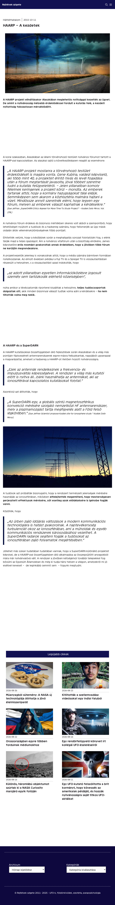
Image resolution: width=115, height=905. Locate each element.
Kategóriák (72, 864)
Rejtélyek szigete (11, 4)
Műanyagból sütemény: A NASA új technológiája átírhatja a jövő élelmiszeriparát (29, 698)
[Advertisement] (57, 133)
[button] (106, 4)
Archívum (14, 864)
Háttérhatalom (11, 19)
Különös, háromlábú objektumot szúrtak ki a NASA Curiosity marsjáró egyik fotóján (27, 787)
